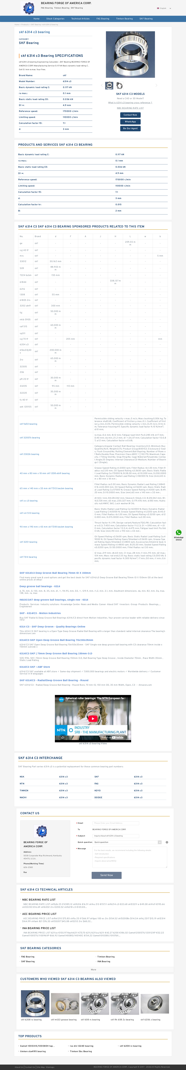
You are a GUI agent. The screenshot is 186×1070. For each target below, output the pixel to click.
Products (25, 25)
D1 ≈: (22, 105)
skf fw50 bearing (28, 424)
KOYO (97, 790)
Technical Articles (80, 18)
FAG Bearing (103, 18)
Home (36, 18)
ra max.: (23, 93)
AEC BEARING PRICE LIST (39, 914)
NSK (22, 777)
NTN (22, 783)
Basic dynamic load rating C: (34, 87)
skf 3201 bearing (28, 542)
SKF (96, 777)
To (79, 829)
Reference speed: (28, 111)
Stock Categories (55, 18)
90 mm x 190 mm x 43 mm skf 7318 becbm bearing (46, 527)
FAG (96, 783)
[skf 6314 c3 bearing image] (130, 54)
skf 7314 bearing (28, 557)
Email (79, 823)
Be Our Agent (130, 128)
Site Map (41, 1067)
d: (20, 129)
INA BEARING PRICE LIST (39, 928)
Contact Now (130, 115)
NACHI (23, 797)
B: (19, 211)
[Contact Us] (179, 535)
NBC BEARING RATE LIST (130, 108)
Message (81, 849)
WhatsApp (130, 121)
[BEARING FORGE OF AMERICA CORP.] (27, 7)
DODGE (98, 797)
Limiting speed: (27, 117)
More (93, 969)
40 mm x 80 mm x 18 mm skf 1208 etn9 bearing (45, 473)
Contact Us (30, 1067)
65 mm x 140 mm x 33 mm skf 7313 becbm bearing (46, 488)
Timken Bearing (124, 18)
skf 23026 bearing (29, 454)
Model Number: (27, 81)
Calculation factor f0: (30, 123)
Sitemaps (50, 1067)
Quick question (85, 842)
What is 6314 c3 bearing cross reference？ (130, 102)
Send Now (106, 875)
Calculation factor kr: (29, 204)
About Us (19, 1067)
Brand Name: (26, 75)
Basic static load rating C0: (33, 99)
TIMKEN (24, 790)
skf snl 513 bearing (29, 513)
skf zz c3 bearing (29, 501)
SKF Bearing (146, 18)
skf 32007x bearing (30, 437)
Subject (80, 836)
